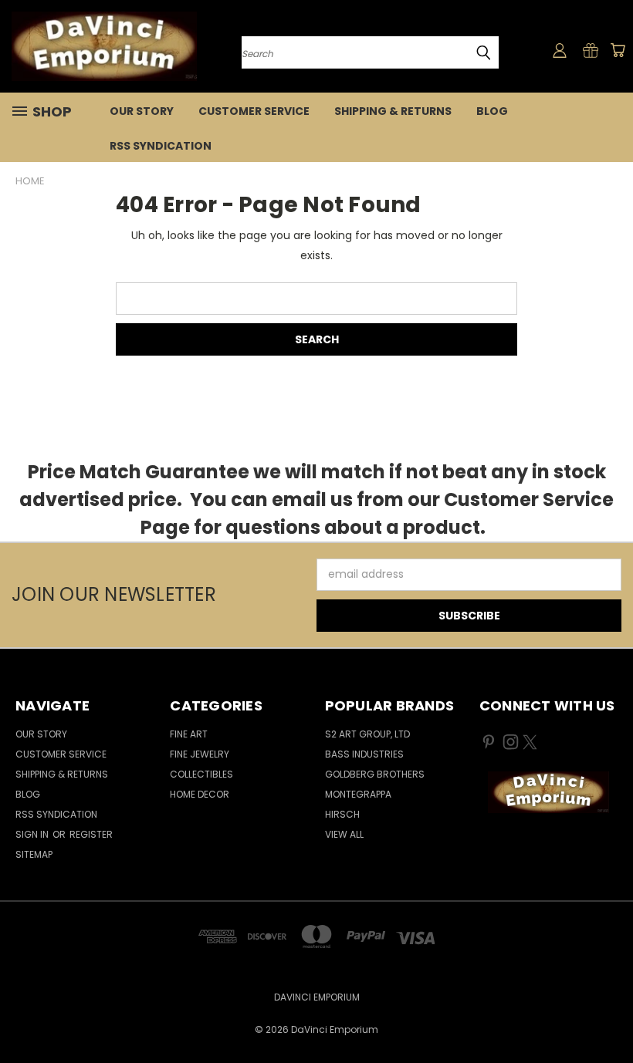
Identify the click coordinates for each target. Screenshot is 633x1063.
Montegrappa (358, 794)
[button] (548, 792)
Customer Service (254, 111)
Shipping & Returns (393, 111)
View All (344, 834)
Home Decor (199, 794)
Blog (492, 111)
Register (91, 834)
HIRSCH (342, 814)
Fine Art (189, 734)
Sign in (33, 834)
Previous (609, 1015)
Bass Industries (364, 754)
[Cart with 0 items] (617, 50)
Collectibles (201, 774)
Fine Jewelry (199, 754)
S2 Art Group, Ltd (367, 734)
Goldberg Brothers (375, 774)
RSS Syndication (161, 146)
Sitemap (33, 854)
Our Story (142, 111)
